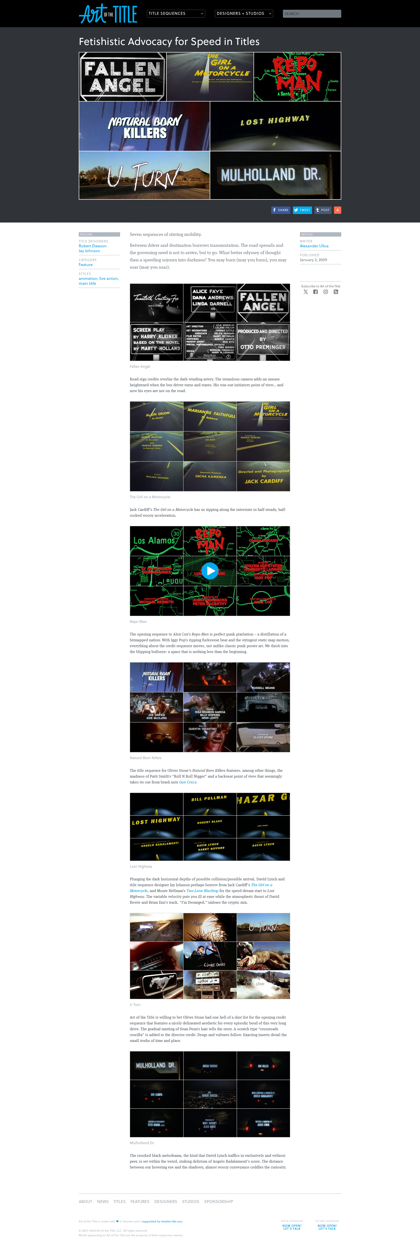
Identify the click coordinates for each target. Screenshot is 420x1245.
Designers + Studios (240, 13)
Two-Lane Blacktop (202, 891)
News (103, 1201)
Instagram (326, 292)
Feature (86, 264)
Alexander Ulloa (314, 246)
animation (88, 278)
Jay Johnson (89, 250)
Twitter (306, 292)
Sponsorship (218, 1201)
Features (140, 1201)
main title (87, 283)
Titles (120, 1201)
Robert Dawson (93, 246)
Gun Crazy (187, 782)
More (337, 210)
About (85, 1201)
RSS (336, 292)
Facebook (315, 292)
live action (108, 278)
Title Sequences (167, 13)
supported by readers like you (162, 1221)
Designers (165, 1201)
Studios (190, 1201)
